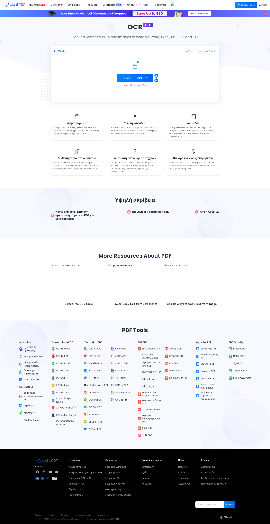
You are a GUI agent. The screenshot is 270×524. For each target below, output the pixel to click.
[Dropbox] (156, 80)
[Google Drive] (156, 76)
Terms (38, 515)
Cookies (64, 515)
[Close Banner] (266, 13)
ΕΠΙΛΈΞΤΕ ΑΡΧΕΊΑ (135, 78)
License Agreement (83, 515)
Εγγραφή (229, 504)
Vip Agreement (104, 515)
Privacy (51, 515)
